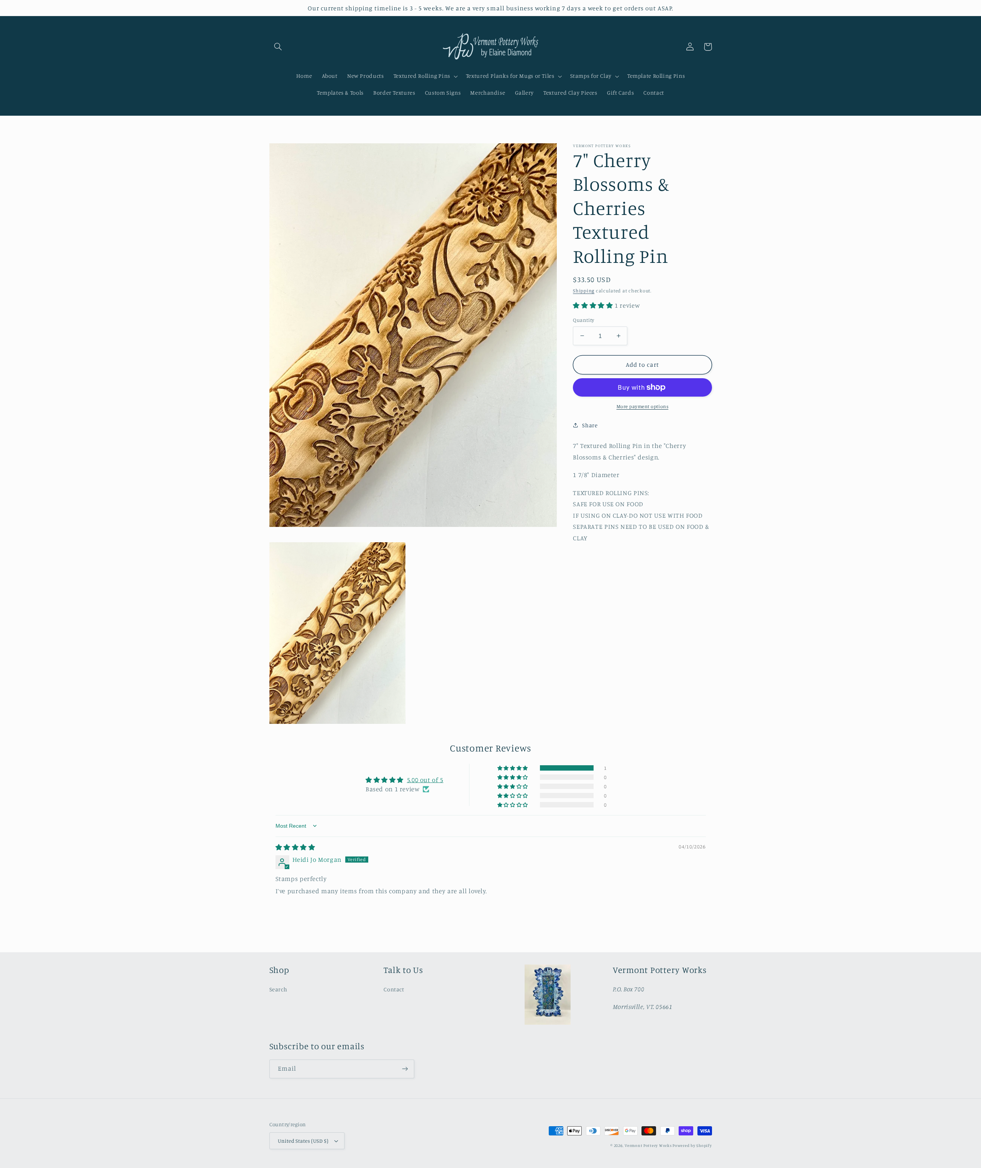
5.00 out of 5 (425, 780)
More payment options (643, 406)
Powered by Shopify (692, 1145)
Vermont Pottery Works (649, 1145)
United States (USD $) (303, 1141)
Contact (394, 989)
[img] (295, 847)
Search (278, 989)
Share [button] (589, 425)
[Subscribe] (404, 1069)
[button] (278, 47)
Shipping (583, 291)
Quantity (583, 320)
